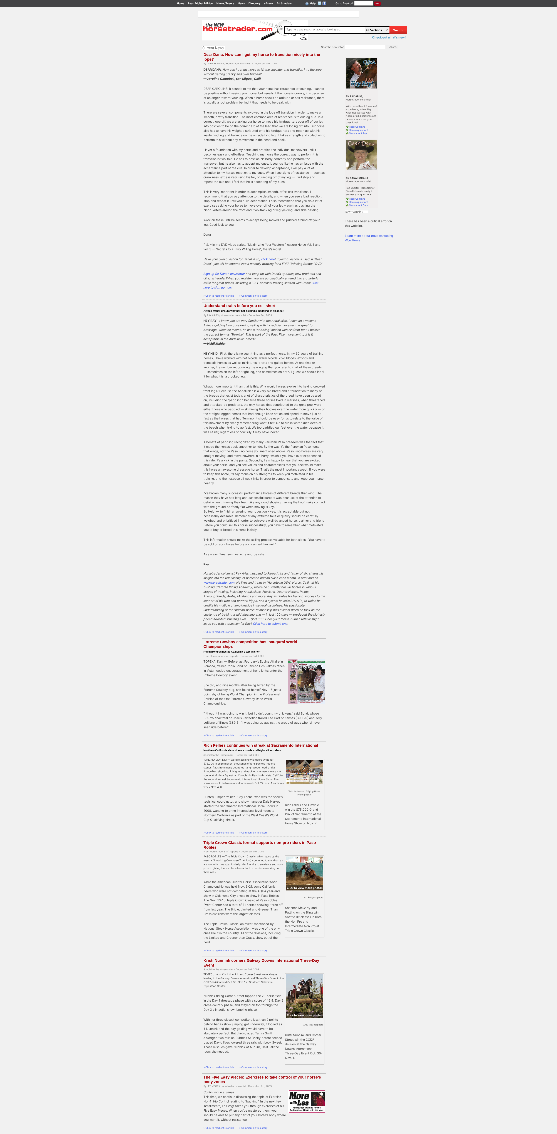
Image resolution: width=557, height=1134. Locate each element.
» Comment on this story (253, 295)
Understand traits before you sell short (239, 306)
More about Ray (358, 133)
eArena (268, 3)
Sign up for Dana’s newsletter (224, 274)
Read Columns (357, 126)
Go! (377, 3)
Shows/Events (225, 3)
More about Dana (358, 205)
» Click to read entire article (219, 295)
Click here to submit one (270, 623)
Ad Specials (284, 3)
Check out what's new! (389, 37)
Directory (254, 3)
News (241, 3)
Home (180, 3)
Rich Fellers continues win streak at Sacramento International (260, 745)
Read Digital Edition (200, 3)
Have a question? (358, 130)
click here (268, 259)
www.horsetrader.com (219, 582)
